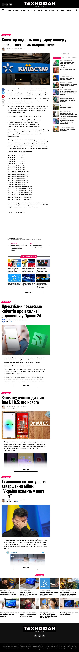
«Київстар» (19, 272)
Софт (35, 10)
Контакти (68, 10)
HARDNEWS (51, 10)
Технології (15, 10)
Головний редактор (11, 50)
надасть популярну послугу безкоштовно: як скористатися (24, 273)
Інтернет (40, 10)
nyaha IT (8, 355)
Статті (9, 10)
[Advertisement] (39, 22)
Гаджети (30, 10)
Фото (45, 10)
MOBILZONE (23, 10)
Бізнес (57, 10)
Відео (62, 10)
